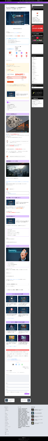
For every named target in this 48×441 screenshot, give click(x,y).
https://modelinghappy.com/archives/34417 (12, 193)
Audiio (28, 412)
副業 (33, 81)
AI (33, 60)
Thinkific (33, 69)
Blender (33, 62)
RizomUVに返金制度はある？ (10, 104)
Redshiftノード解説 (20, 420)
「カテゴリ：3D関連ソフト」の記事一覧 (11, 346)
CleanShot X (19, 414)
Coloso (6, 416)
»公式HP (7, 135)
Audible (25, 412)
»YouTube (11, 279)
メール (7, 386)
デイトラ (24, 426)
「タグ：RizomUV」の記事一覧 (10, 318)
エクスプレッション (23, 425)
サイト (7, 389)
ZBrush (19, 425)
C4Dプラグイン (25, 413)
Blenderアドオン (20, 413)
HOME (24, 437)
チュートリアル (20, 426)
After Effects (34, 59)
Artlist (23, 412)
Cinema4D (34, 63)
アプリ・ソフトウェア (35, 75)
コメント (7, 374)
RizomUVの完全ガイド (10, 108)
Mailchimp (34, 66)
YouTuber (6, 425)
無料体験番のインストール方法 (11, 105)
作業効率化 (19, 427)
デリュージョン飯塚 (16, 32)
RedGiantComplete (23, 419)
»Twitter (14, 279)
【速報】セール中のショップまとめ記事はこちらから (24, 2)
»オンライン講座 (17, 279)
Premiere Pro (7, 419)
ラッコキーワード (27, 426)
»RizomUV (8, 65)
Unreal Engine (34, 72)
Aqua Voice (19, 412)
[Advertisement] (37, 49)
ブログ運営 (34, 78)
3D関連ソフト (34, 57)
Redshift (27, 419)
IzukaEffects (8, 0)
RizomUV (28, 368)
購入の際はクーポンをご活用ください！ (37, 103)
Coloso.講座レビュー (24, 414)
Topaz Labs (7, 422)
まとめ (8, 109)
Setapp (28, 420)
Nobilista (19, 419)
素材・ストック (34, 82)
